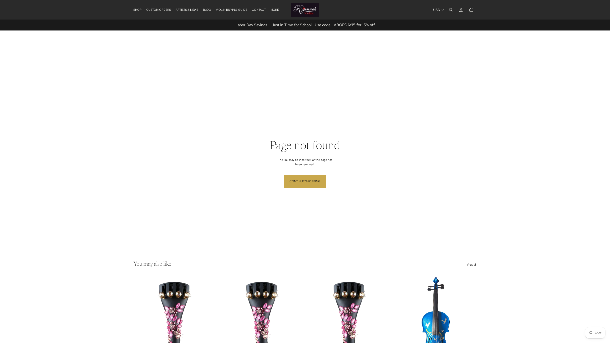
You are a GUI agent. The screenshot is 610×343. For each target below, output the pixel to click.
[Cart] (471, 10)
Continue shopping (305, 181)
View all (472, 265)
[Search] (451, 10)
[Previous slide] (403, 325)
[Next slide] (469, 325)
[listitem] (274, 10)
